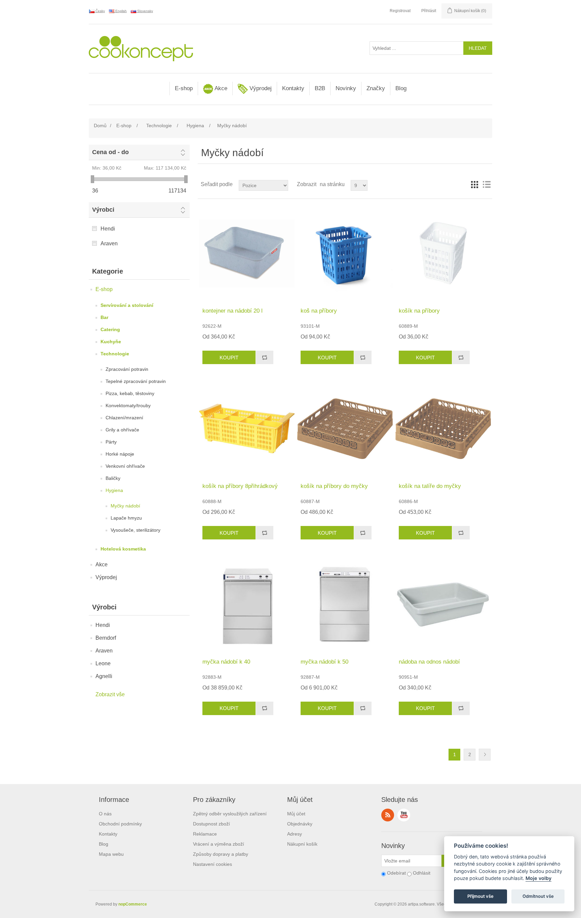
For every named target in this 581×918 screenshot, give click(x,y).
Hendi (108, 229)
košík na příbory (419, 311)
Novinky (346, 88)
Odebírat (396, 873)
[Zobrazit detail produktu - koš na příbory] (344, 253)
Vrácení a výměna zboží (218, 844)
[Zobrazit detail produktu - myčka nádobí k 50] (344, 603)
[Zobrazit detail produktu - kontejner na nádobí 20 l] (246, 253)
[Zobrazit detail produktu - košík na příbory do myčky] (344, 428)
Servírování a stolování (127, 305)
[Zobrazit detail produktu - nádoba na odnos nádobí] (443, 603)
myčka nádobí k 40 (226, 662)
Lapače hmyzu (126, 518)
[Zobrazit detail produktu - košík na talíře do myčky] (443, 428)
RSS (387, 815)
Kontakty (293, 88)
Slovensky (144, 11)
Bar (104, 317)
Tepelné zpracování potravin (136, 381)
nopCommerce (132, 904)
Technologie (115, 353)
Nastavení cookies (212, 864)
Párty (111, 442)
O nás (105, 813)
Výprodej (260, 88)
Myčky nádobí (125, 505)
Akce (220, 88)
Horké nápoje (120, 454)
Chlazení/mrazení (124, 417)
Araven (109, 243)
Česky (99, 11)
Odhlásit (421, 873)
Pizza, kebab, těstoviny (130, 393)
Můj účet (296, 813)
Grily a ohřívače (122, 429)
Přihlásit (428, 10)
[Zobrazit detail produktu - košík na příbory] (443, 253)
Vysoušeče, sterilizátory (135, 530)
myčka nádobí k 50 (324, 662)
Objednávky (299, 823)
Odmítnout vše (538, 896)
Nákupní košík (302, 844)
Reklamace (205, 834)
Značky (375, 88)
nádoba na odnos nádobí (429, 662)
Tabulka (474, 184)
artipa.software (421, 904)
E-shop (184, 88)
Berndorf (105, 638)
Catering (110, 329)
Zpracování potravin (127, 369)
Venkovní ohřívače (125, 466)
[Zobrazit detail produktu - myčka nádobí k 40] (246, 603)
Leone (103, 663)
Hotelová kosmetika (123, 549)
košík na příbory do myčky (334, 486)
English (120, 11)
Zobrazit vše (110, 694)
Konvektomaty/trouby (128, 405)
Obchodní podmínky (120, 823)
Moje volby (538, 878)
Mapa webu (111, 854)
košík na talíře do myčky (430, 486)
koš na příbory (319, 311)
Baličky (113, 478)
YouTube (403, 815)
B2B (320, 88)
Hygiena (114, 490)
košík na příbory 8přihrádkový (240, 486)
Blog (400, 88)
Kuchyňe (111, 341)
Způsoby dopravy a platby (220, 854)
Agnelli (103, 676)
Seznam (486, 184)
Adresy (294, 834)
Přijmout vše (480, 896)
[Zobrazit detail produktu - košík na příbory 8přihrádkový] (246, 428)
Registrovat (400, 10)
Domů (100, 125)
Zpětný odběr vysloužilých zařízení (230, 813)
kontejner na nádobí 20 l (232, 311)
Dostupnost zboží (211, 823)
